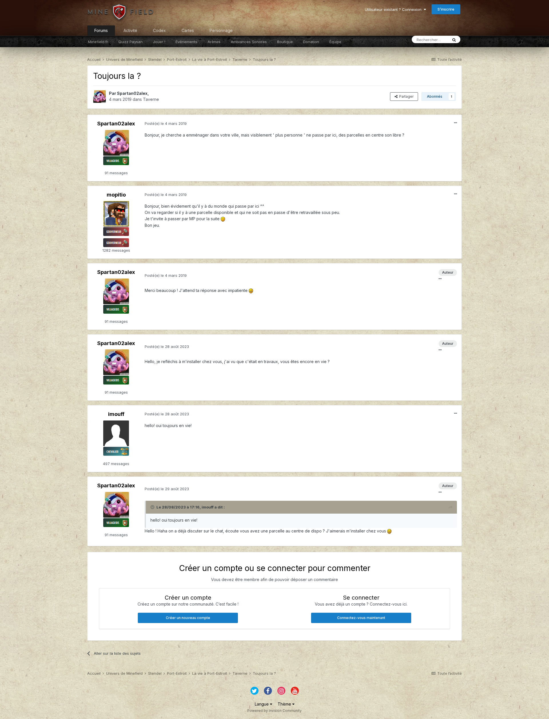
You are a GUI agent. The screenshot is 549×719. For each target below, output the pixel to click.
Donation (311, 41)
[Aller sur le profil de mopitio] (116, 214)
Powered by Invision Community (274, 710)
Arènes (214, 41)
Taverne (151, 99)
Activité (130, 30)
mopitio (116, 195)
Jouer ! (159, 41)
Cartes (188, 30)
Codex (159, 30)
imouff (116, 414)
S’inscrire (445, 9)
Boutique (285, 41)
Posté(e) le (166, 123)
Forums (101, 30)
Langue (262, 704)
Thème (285, 704)
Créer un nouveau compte (188, 618)
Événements (186, 41)
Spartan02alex (132, 93)
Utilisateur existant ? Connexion (394, 9)
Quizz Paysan (130, 41)
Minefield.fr (98, 41)
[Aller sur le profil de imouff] (116, 433)
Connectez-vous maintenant (361, 618)
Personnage (221, 30)
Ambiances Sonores (249, 41)
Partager (405, 96)
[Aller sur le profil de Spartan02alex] (99, 96)
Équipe (335, 41)
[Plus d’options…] (455, 123)
